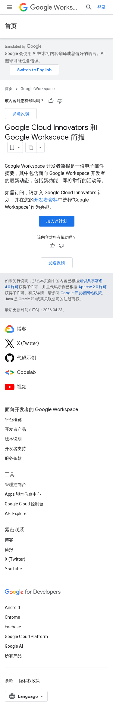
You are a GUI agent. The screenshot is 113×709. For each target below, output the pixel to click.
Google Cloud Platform (26, 636)
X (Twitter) (15, 559)
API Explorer (16, 513)
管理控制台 (15, 484)
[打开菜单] (10, 7)
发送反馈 (20, 113)
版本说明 (13, 439)
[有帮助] (50, 100)
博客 (9, 539)
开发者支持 (15, 448)
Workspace (67, 7)
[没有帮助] (59, 100)
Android (12, 607)
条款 (9, 680)
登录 (101, 7)
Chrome (12, 617)
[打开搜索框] (89, 7)
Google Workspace (37, 88)
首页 (11, 26)
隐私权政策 (29, 680)
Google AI (14, 646)
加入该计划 (56, 221)
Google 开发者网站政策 (81, 293)
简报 (9, 549)
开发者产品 (15, 429)
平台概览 (13, 419)
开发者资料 (46, 200)
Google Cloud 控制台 (24, 503)
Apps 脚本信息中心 (23, 494)
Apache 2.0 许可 (92, 287)
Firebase (13, 626)
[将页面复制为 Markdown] (31, 147)
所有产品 (13, 655)
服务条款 (13, 458)
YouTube (13, 568)
